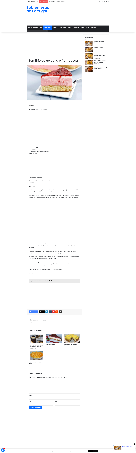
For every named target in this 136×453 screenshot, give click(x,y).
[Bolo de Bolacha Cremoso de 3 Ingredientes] (89, 62)
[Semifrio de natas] (54, 338)
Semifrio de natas (50, 344)
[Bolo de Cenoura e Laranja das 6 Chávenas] (89, 69)
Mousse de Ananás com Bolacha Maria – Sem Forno (100, 55)
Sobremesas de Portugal (38, 320)
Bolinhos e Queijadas (33, 27)
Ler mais (95, 451)
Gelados (55, 27)
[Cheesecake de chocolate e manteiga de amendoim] (36, 339)
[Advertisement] (82, 14)
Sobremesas (76, 27)
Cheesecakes (47, 27)
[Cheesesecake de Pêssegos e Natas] (36, 355)
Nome (30, 395)
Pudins (69, 27)
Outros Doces (62, 27)
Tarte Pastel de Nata (99, 41)
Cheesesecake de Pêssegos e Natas (36, 362)
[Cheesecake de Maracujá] (72, 338)
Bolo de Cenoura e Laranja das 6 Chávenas (100, 67)
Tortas (87, 27)
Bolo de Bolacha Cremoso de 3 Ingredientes (58, 1)
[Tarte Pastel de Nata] (89, 43)
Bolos (41, 27)
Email (30, 401)
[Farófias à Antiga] (89, 49)
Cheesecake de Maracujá (70, 344)
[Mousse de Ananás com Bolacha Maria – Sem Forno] (89, 56)
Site (56, 401)
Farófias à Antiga (98, 47)
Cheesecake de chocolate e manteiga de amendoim (36, 345)
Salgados (93, 27)
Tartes (82, 27)
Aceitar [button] (90, 451)
